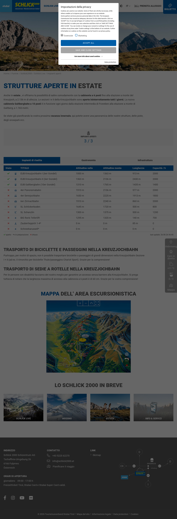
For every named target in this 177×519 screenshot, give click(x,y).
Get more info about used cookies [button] (87, 56)
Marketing (82, 36)
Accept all (88, 43)
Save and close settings (88, 50)
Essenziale (68, 36)
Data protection (110, 62)
